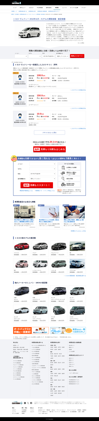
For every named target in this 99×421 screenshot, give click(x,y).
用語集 (70, 349)
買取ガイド (71, 360)
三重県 (63, 369)
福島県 (59, 349)
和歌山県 (56, 375)
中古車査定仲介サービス (74, 379)
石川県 (63, 362)
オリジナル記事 (74, 7)
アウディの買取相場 (36, 371)
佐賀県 (55, 391)
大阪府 (51, 373)
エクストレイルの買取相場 (18, 377)
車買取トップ (14, 11)
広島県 (63, 380)
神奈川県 (56, 353)
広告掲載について (65, 411)
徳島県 (51, 386)
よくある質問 (71, 351)
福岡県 (51, 391)
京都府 (59, 373)
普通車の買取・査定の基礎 (18, 347)
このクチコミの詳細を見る (78, 90)
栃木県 (59, 356)
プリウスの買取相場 (17, 360)
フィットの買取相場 (17, 368)
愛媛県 (59, 386)
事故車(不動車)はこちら (26, 190)
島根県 (55, 380)
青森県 (55, 347)
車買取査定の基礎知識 (42, 11)
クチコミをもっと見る (49, 132)
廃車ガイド (71, 347)
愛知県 (51, 369)
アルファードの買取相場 (18, 364)
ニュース (64, 7)
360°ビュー (23, 7)
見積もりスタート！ (77, 56)
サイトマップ (57, 411)
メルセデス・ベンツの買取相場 (38, 365)
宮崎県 (55, 393)
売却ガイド (71, 362)
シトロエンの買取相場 (36, 379)
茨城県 (55, 356)
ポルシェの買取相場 (36, 375)
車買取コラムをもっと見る (78, 231)
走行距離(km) (59, 53)
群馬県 (63, 356)
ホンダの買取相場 (35, 351)
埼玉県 (60, 353)
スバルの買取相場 (35, 361)
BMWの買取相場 (35, 369)
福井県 (51, 364)
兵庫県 (55, 373)
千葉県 (51, 356)
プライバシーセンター (71, 410)
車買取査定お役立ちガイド (53, 11)
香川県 (55, 386)
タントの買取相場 (17, 373)
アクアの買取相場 (17, 362)
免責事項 (84, 410)
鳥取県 (51, 380)
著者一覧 (51, 411)
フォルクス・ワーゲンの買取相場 (39, 367)
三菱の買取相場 (35, 363)
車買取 (57, 7)
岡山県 (59, 380)
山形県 (55, 349)
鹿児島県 (60, 393)
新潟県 (51, 362)
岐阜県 (55, 369)
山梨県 (51, 358)
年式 (43, 53)
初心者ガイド (71, 345)
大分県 (51, 393)
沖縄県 (51, 395)
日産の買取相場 (35, 355)
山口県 (51, 382)
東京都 (51, 353)
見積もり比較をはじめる (50, 149)
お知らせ (53, 410)
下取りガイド (71, 364)
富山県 (59, 362)
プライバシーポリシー (61, 410)
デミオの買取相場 (17, 379)
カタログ (31, 7)
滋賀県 (63, 373)
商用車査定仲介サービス (74, 383)
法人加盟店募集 (73, 411)
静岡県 (59, 369)
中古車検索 (40, 7)
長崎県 (59, 391)
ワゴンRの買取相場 (17, 370)
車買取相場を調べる (23, 11)
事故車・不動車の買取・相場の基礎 (20, 349)
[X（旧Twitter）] (28, 403)
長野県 (55, 362)
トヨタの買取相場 (35, 347)
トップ (14, 7)
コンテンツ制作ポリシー (43, 411)
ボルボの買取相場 (35, 383)
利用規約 (79, 410)
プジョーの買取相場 (36, 377)
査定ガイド (71, 358)
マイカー (83, 7)
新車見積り (49, 7)
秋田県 (51, 349)
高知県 (63, 386)
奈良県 (51, 375)
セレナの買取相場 (17, 375)
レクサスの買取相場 (36, 349)
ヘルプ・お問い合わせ (73, 373)
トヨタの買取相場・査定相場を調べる (75, 275)
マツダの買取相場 (35, 359)
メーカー (17, 53)
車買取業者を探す (32, 11)
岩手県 (59, 347)
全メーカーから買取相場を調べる (39, 345)
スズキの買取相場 (35, 353)
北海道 (51, 347)
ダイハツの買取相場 (36, 357)
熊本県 (63, 391)
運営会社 (48, 410)
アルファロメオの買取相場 (37, 381)
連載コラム (71, 366)
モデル (30, 53)
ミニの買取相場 (35, 373)
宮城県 (63, 347)
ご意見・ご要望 (81, 411)
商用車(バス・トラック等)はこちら (45, 190)
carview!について (41, 410)
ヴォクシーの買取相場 (17, 366)
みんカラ (32, 411)
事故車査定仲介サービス (74, 381)
